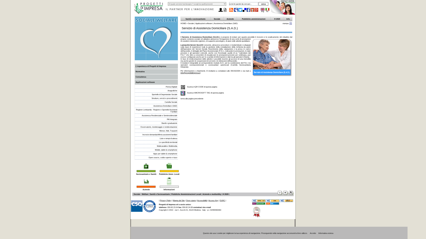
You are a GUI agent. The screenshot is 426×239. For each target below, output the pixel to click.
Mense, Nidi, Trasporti (168, 131)
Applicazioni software (145, 82)
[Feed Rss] (272, 204)
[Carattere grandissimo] (291, 195)
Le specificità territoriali (168, 142)
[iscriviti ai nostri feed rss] (231, 12)
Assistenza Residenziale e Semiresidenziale (159, 116)
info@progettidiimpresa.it (190, 73)
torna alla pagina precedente (192, 99)
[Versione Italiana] (267, 12)
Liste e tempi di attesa (168, 138)
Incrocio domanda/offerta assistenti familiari (159, 135)
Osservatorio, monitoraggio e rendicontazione (158, 127)
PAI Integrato (172, 119)
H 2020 (277, 19)
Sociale (217, 19)
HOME (183, 23)
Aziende (146, 190)
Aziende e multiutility (212, 194)
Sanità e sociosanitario (196, 19)
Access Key (213, 200)
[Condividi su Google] (257, 12)
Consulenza (141, 77)
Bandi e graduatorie (169, 123)
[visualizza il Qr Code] (183, 87)
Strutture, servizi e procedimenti (164, 98)
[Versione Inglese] (263, 12)
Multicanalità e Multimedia (167, 146)
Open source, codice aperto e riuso (163, 158)
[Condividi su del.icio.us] (245, 12)
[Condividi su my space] (236, 12)
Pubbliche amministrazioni (253, 19)
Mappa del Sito (179, 200)
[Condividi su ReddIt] (253, 12)
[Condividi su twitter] (240, 12)
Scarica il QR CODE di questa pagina (202, 87)
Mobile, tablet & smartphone (166, 150)
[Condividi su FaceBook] (249, 12)
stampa (286, 23)
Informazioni (169, 190)
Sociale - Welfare (141, 194)
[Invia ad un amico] (220, 12)
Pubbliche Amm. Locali (169, 174)
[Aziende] (146, 180)
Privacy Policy (165, 200)
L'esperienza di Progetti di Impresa (151, 66)
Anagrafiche (172, 91)
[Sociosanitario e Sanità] (146, 164)
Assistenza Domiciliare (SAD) (165, 106)
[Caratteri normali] (280, 195)
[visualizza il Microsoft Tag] (183, 93)
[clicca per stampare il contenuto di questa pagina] (290, 24)
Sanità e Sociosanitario (160, 194)
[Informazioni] (169, 180)
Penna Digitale (171, 87)
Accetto (313, 233)
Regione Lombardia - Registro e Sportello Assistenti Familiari (156, 111)
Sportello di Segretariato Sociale (164, 94)
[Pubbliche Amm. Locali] (169, 164)
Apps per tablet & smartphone (165, 154)
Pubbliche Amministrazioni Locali (186, 194)
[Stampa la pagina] (225, 12)
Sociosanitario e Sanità (146, 174)
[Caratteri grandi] (285, 195)
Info (288, 19)
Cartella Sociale (171, 102)
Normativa (140, 72)
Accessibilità (202, 200)
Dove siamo (191, 200)
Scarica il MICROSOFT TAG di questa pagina (205, 93)
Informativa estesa (325, 233)
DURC (222, 200)
